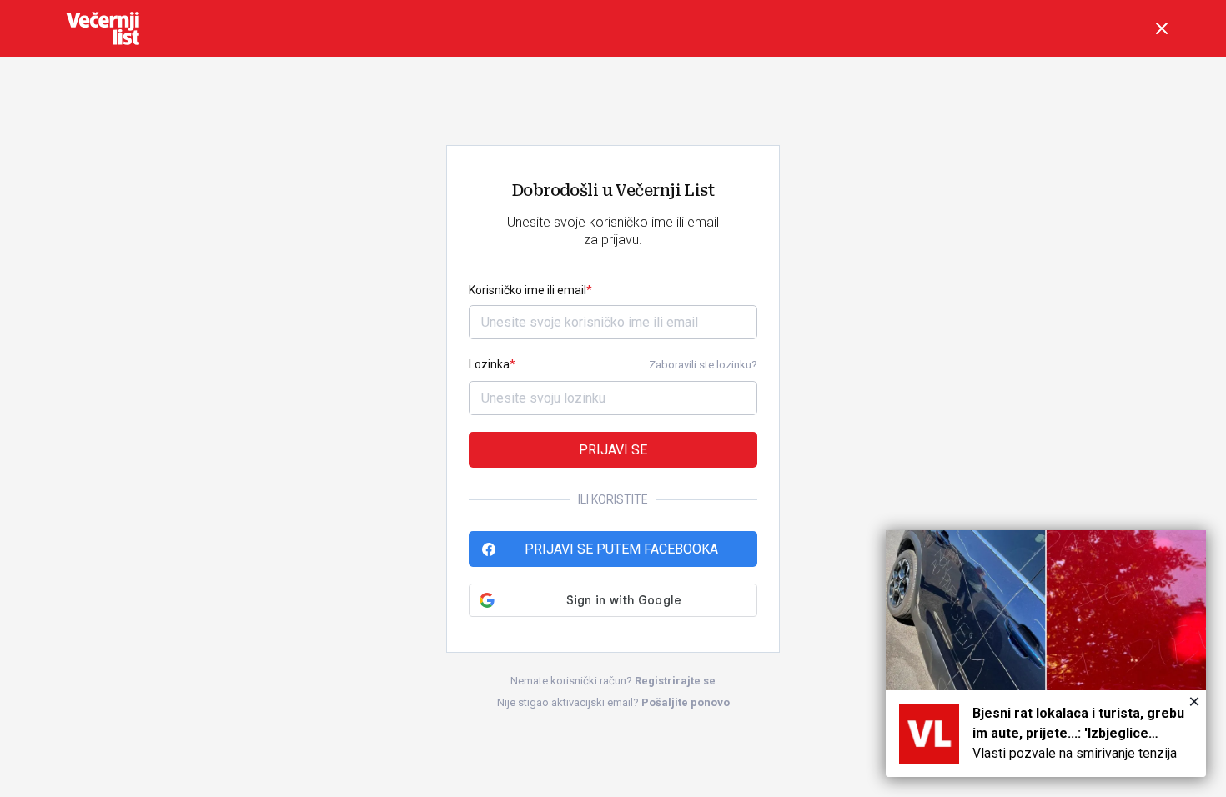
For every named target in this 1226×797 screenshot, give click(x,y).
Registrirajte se (675, 680)
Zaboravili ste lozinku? (703, 364)
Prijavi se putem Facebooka (621, 549)
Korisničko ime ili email (527, 290)
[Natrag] (1162, 28)
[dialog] (1046, 653)
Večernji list (102, 28)
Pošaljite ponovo (685, 702)
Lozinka (489, 364)
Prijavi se (613, 450)
